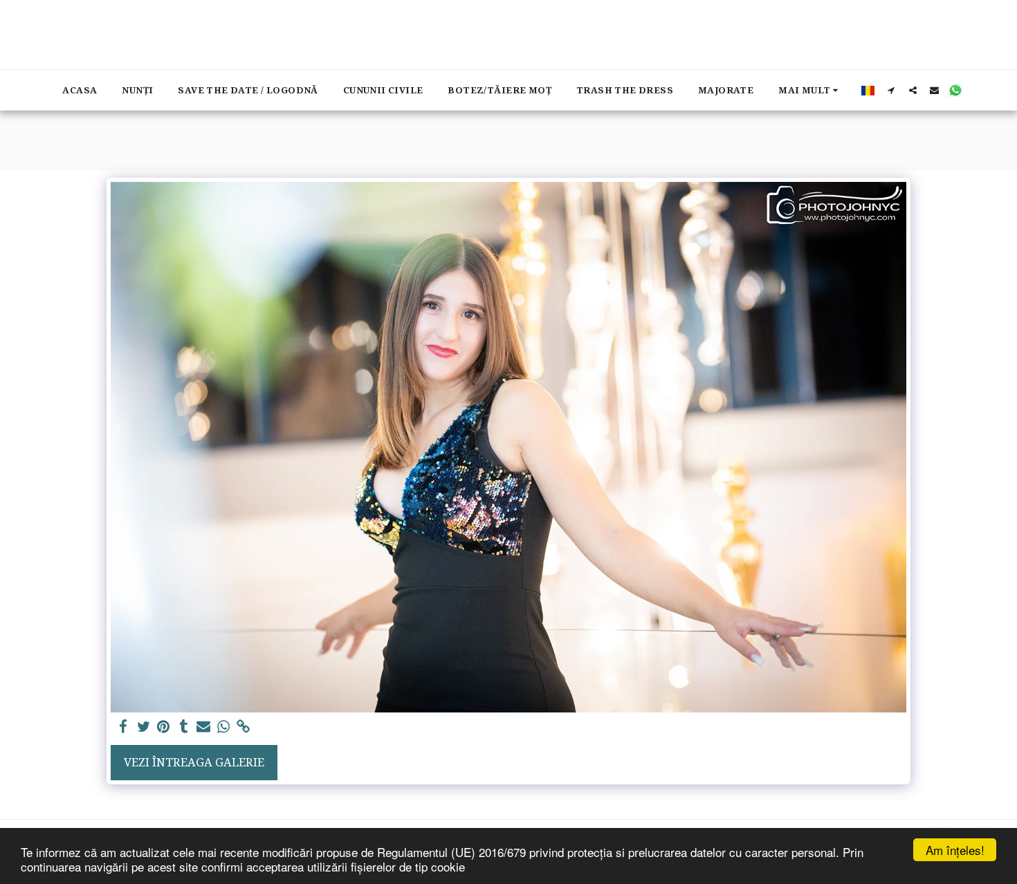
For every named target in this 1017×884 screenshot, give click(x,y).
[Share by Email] (203, 727)
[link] (243, 727)
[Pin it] (163, 727)
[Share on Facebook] (123, 727)
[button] (891, 90)
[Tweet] (143, 727)
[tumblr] (183, 727)
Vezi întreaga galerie (194, 762)
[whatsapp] (224, 727)
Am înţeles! (955, 849)
